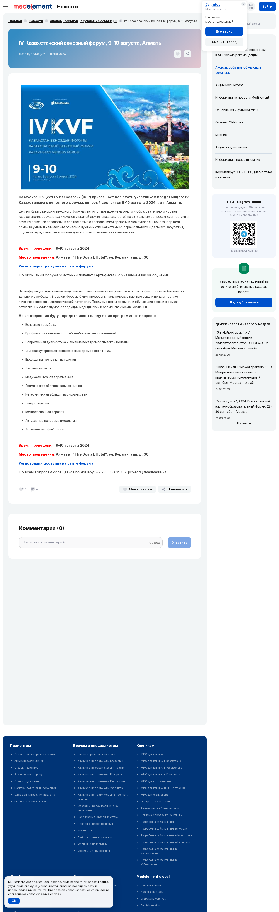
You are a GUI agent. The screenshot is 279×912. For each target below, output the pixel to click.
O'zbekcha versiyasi (154, 898)
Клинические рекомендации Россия (101, 767)
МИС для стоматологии (156, 781)
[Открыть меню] (5, 6)
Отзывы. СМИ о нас (230, 122)
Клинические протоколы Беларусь (100, 774)
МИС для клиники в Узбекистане (161, 767)
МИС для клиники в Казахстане (161, 761)
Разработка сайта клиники (158, 821)
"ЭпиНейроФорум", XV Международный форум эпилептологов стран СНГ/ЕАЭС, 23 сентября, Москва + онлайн (242, 340)
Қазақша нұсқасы (152, 891)
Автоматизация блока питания (160, 808)
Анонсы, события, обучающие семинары (83, 21)
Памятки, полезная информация (35, 788)
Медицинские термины (92, 844)
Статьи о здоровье (26, 781)
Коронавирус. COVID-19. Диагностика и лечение (243, 174)
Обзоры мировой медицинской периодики (98, 808)
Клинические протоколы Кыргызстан (101, 781)
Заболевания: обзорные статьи (98, 817)
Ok (14, 901)
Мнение (221, 135)
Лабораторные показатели (95, 837)
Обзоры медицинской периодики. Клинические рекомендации (240, 52)
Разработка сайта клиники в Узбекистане (159, 862)
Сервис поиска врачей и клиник (35, 754)
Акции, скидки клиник (231, 147)
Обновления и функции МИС (236, 110)
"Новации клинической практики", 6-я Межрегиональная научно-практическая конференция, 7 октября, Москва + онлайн (243, 374)
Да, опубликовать (244, 302)
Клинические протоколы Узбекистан (101, 788)
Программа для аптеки (156, 801)
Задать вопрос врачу (28, 774)
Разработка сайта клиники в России (164, 828)
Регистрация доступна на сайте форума (56, 266)
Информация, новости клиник (237, 159)
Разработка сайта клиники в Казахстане (166, 835)
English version (150, 905)
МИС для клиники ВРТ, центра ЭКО (163, 788)
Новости (36, 21)
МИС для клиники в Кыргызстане (162, 774)
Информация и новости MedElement (242, 97)
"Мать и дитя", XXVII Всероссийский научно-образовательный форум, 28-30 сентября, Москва (243, 406)
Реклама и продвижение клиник (161, 815)
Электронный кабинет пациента (34, 794)
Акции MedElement (229, 85)
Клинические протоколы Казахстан (100, 761)
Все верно (224, 31)
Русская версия (151, 885)
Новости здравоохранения (95, 823)
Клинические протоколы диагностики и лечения (103, 797)
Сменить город (224, 42)
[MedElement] (33, 6)
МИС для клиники (152, 754)
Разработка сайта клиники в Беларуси (165, 842)
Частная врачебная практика (96, 754)
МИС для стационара (154, 794)
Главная (15, 21)
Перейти (244, 423)
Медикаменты (87, 830)
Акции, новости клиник (28, 761)
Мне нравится (140, 489)
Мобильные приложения (30, 801)
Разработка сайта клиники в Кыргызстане (159, 851)
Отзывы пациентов (26, 767)
